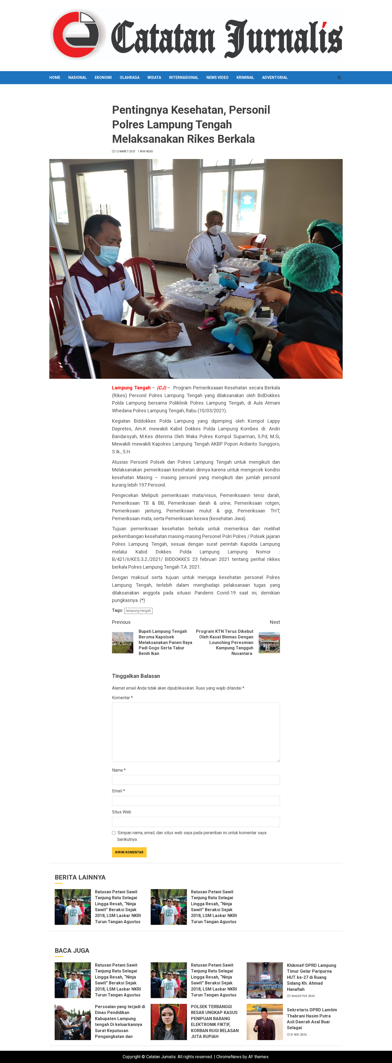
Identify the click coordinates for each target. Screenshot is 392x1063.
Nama (119, 770)
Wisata (154, 77)
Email (118, 790)
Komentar (122, 697)
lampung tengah (138, 611)
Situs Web (121, 811)
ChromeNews (229, 1056)
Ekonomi (103, 77)
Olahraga (129, 77)
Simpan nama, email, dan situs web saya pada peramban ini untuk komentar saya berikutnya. (192, 836)
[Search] (339, 77)
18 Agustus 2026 (302, 996)
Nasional (77, 77)
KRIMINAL (245, 77)
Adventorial (275, 77)
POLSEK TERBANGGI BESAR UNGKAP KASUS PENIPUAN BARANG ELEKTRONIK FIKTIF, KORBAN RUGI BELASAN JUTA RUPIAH (215, 1021)
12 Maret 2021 (125, 151)
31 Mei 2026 (298, 1034)
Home (54, 77)
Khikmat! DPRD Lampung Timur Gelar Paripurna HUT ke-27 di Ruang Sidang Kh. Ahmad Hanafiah (311, 977)
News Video (217, 77)
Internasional (183, 77)
